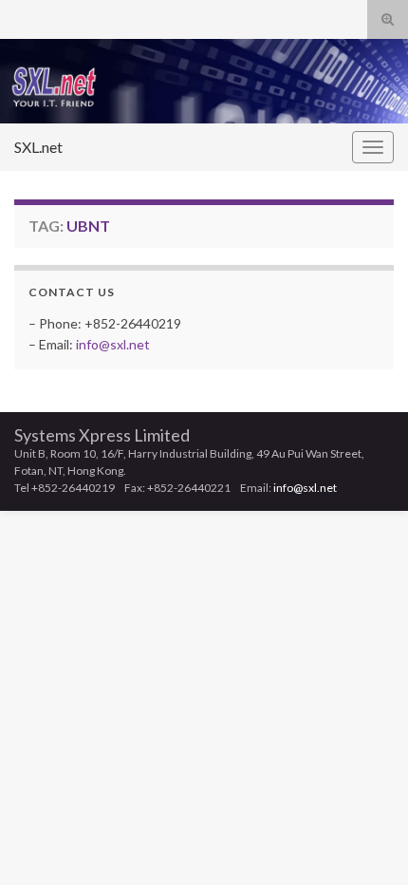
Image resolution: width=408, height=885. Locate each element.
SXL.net (38, 147)
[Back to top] (365, 842)
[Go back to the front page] (204, 81)
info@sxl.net (113, 344)
